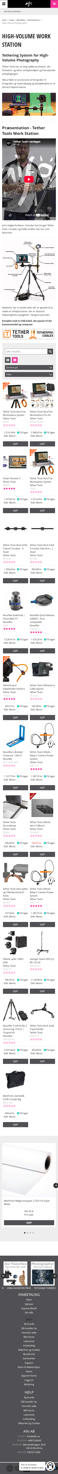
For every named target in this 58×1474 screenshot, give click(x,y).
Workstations (34, 20)
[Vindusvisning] (15, 360)
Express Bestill (29, 1308)
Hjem (29, 1299)
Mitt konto (29, 1336)
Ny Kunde (29, 1323)
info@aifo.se (33, 1436)
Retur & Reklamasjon (29, 1367)
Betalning (29, 1384)
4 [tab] (33, 1233)
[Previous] (3, 1276)
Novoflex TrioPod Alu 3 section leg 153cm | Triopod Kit (15, 1029)
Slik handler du (29, 1328)
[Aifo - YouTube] (14, 1468)
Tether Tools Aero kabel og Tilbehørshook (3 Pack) (15, 892)
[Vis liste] (8, 360)
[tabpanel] (29, 1185)
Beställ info (29, 1354)
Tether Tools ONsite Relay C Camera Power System (42, 755)
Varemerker (29, 1358)
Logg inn (29, 1380)
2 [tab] (27, 1233)
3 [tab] (30, 1233)
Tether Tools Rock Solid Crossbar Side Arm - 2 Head (42, 548)
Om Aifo (29, 1312)
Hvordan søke (29, 1332)
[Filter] (50, 351)
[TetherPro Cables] (28, 338)
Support (29, 1362)
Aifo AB (29, 1431)
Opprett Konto (29, 1375)
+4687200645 (34, 1440)
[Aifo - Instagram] (5, 1468)
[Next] (54, 1276)
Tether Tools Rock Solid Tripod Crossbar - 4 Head (15, 548)
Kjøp (15, 443)
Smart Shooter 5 (11, 478)
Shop (11, 20)
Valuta (29, 1371)
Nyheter (29, 1304)
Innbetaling (29, 1345)
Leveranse (29, 1341)
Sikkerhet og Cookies (29, 1349)
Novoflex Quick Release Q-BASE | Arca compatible (42, 619)
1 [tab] (24, 1233)
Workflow (20, 20)
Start (4, 20)
